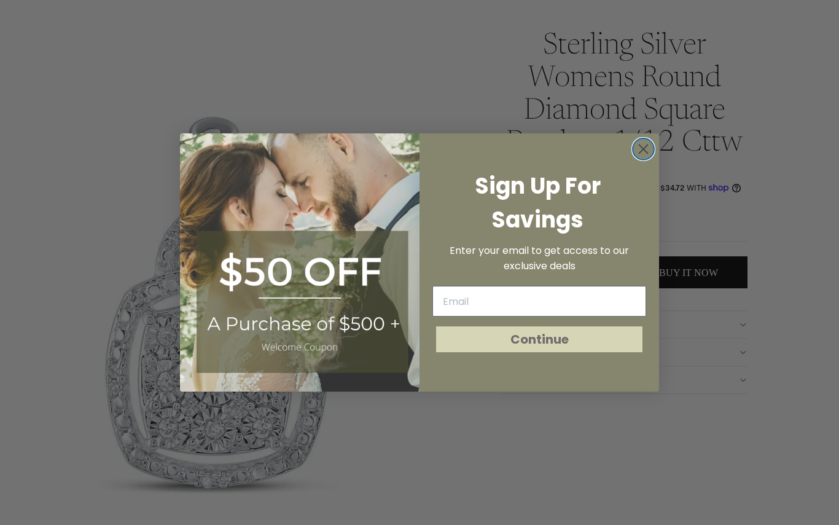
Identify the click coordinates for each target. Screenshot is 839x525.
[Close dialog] (643, 149)
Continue (539, 339)
